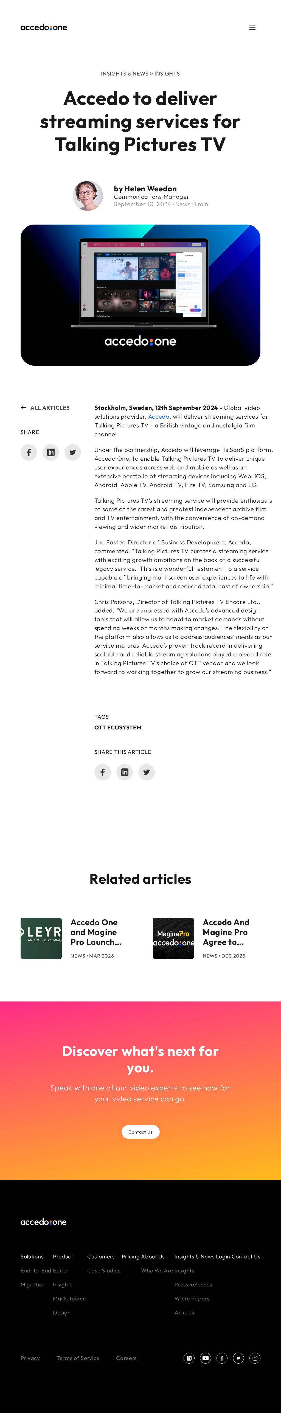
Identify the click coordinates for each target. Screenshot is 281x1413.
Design (62, 1312)
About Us (153, 1256)
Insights (63, 1284)
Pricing (131, 1256)
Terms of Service (78, 1358)
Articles (184, 1312)
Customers (100, 1256)
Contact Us (140, 1132)
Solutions (32, 1256)
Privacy (30, 1358)
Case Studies (103, 1270)
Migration (33, 1284)
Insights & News (195, 1256)
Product (63, 1256)
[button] (252, 28)
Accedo (158, 416)
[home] (44, 28)
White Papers (192, 1298)
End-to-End (36, 1270)
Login (223, 1256)
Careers (126, 1358)
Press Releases (193, 1284)
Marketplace (69, 1298)
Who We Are (157, 1270)
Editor (61, 1270)
